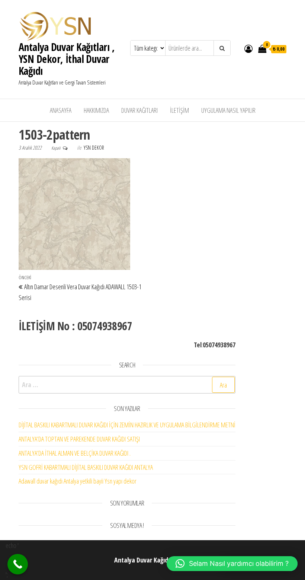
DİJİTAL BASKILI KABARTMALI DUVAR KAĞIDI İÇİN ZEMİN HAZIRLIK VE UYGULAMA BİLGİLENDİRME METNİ (127, 424)
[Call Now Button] (17, 564)
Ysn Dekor (94, 147)
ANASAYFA (60, 110)
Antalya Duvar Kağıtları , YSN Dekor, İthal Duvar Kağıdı (67, 59)
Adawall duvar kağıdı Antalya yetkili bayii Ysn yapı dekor (78, 481)
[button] (232, 563)
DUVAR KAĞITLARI (139, 110)
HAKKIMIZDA (96, 110)
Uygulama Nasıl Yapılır (228, 110)
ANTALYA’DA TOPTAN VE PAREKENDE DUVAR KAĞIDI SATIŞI (79, 438)
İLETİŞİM (179, 110)
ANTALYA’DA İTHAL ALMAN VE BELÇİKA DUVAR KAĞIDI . (75, 453)
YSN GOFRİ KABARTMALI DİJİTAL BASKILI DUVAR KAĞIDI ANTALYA (86, 467)
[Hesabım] (248, 48)
